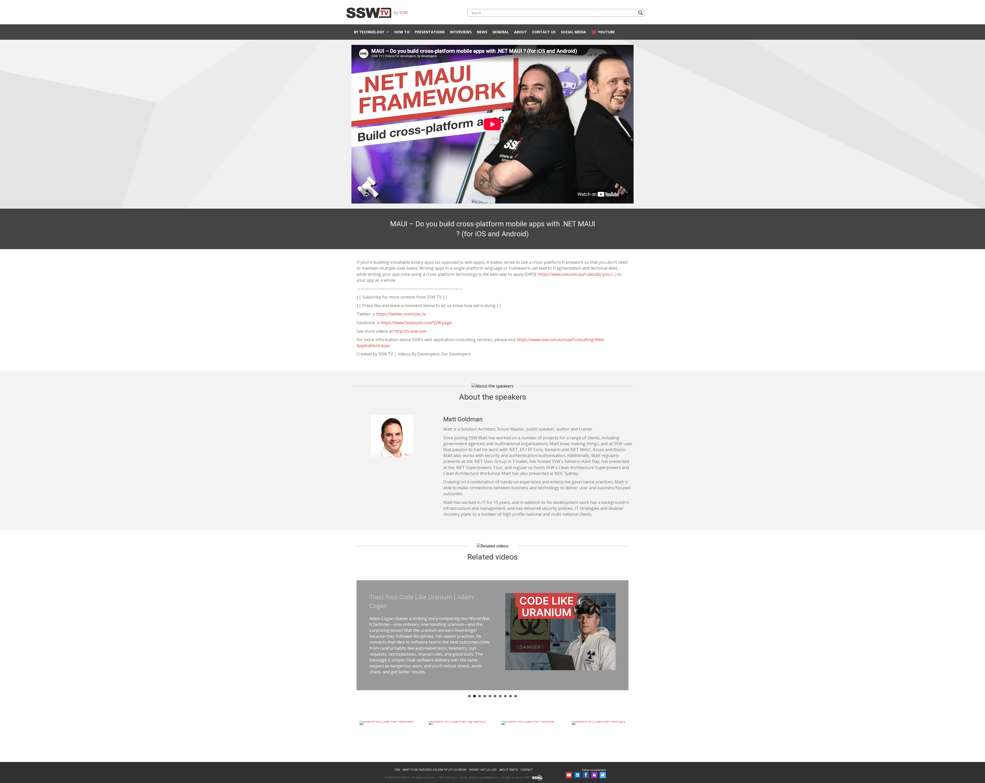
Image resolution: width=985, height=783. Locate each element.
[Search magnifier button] (640, 12)
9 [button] (510, 688)
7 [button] (500, 688)
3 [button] (479, 688)
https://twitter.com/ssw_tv (401, 314)
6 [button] (495, 688)
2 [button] (474, 688)
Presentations (430, 31)
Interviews (461, 31)
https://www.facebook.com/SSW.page (415, 323)
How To (402, 31)
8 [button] (505, 688)
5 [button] (490, 688)
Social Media (573, 31)
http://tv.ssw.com (410, 331)
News (482, 31)
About (520, 31)
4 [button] (485, 688)
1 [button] (469, 688)
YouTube (606, 31)
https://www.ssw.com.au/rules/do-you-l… (576, 274)
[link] (397, 762)
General (501, 31)
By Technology (369, 31)
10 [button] (515, 688)
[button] (569, 768)
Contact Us (544, 31)
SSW (403, 12)
